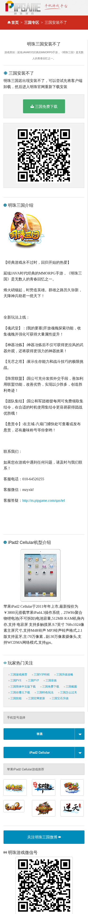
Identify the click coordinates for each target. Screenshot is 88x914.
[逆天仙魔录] (72, 808)
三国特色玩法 (45, 692)
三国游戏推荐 (18, 674)
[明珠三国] (15, 788)
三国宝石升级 (60, 698)
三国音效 (51, 680)
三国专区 (31, 22)
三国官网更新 (36, 698)
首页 (15, 22)
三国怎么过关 (68, 692)
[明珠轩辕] (43, 788)
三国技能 (16, 698)
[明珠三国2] (14, 806)
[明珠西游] (72, 788)
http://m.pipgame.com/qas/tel (43, 500)
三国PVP (33, 680)
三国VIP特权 (41, 674)
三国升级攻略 (64, 674)
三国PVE (15, 680)
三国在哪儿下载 (20, 692)
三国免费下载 (46, 106)
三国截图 (71, 686)
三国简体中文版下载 (23, 686)
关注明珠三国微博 (42, 837)
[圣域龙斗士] (43, 808)
